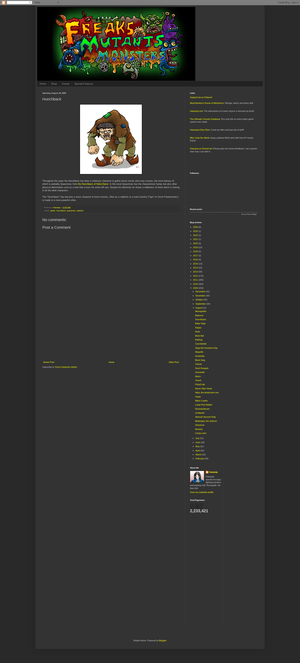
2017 (195, 255)
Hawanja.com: (196, 111)
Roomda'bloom (202, 409)
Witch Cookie (201, 401)
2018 (195, 251)
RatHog (198, 340)
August (199, 308)
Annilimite (200, 356)
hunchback (61, 211)
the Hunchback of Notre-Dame (93, 184)
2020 (195, 243)
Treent (198, 380)
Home (43, 83)
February (200, 458)
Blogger (162, 640)
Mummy (199, 429)
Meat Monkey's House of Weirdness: (207, 103)
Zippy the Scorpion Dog (206, 348)
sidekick (80, 211)
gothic (52, 211)
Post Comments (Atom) (66, 367)
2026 (195, 227)
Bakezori (199, 315)
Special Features (83, 83)
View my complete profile (202, 492)
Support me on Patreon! (201, 97)
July (197, 438)
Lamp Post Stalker (203, 405)
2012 (195, 276)
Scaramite (200, 372)
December (200, 291)
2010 (195, 284)
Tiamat (198, 364)
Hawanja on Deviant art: (201, 148)
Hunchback (200, 319)
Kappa (198, 327)
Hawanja (213, 472)
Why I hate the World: (200, 138)
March (198, 454)
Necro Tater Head (203, 388)
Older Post (174, 362)
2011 (195, 280)
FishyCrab (200, 384)
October (199, 300)
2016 (195, 259)
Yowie (198, 397)
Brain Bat (199, 336)
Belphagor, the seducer (206, 421)
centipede (200, 413)
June (198, 442)
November (200, 296)
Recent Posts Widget (249, 214)
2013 (195, 272)
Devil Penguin (202, 368)
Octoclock (199, 425)
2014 (195, 268)
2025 (195, 231)
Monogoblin (200, 311)
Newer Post (48, 362)
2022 (195, 235)
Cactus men (200, 433)
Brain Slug (200, 360)
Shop (54, 83)
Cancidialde (201, 344)
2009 (195, 288)
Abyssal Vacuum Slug (205, 417)
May (197, 446)
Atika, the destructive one (207, 392)
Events (65, 83)
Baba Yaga (200, 323)
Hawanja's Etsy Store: (200, 130)
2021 (195, 239)
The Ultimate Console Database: (205, 119)
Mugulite (199, 352)
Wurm (198, 376)
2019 (195, 247)
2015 (195, 264)
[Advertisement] (111, 332)
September (200, 304)
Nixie (197, 331)
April (197, 450)
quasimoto (71, 211)
